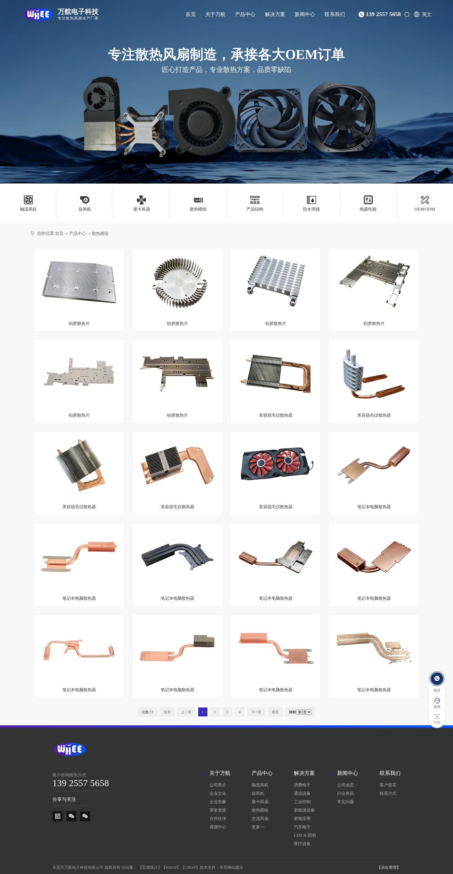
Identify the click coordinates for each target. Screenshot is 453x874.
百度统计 (150, 868)
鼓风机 (258, 793)
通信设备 (302, 793)
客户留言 (388, 785)
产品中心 (245, 14)
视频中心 (217, 827)
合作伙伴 (217, 818)
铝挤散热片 (79, 323)
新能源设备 (304, 810)
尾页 (275, 712)
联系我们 (335, 14)
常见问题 (345, 802)
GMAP (190, 868)
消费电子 (302, 785)
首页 (191, 14)
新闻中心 (305, 14)
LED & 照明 (305, 835)
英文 (427, 14)
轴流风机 (260, 785)
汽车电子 (302, 827)
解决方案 (275, 14)
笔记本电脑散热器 (374, 507)
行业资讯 (345, 793)
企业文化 (217, 793)
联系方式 (388, 793)
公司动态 (345, 785)
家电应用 (302, 818)
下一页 (256, 712)
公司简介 (217, 785)
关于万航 (215, 14)
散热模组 (100, 234)
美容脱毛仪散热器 (276, 415)
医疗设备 (302, 843)
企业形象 (217, 802)
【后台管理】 (389, 868)
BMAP (171, 868)
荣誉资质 (217, 810)
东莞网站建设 (231, 867)
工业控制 (302, 802)
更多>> (258, 827)
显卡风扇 (260, 802)
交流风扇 (260, 818)
